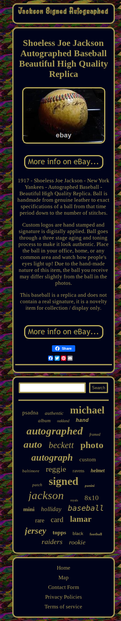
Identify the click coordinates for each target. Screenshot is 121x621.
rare (39, 520)
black (78, 533)
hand (82, 420)
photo (92, 445)
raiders (52, 542)
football (96, 534)
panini (90, 485)
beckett (61, 445)
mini (29, 509)
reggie (56, 469)
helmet (98, 470)
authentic (54, 413)
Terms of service (63, 607)
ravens (78, 470)
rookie (77, 542)
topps (59, 532)
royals (74, 500)
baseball (86, 508)
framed (94, 434)
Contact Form (63, 587)
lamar (81, 519)
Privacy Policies (63, 597)
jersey (35, 531)
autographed (54, 431)
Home (63, 568)
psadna (30, 413)
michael (87, 410)
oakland (63, 421)
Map (63, 577)
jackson (46, 495)
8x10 (92, 498)
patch (37, 484)
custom (87, 459)
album (44, 420)
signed (63, 481)
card (57, 520)
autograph (52, 457)
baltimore (30, 470)
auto (33, 444)
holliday (51, 509)
